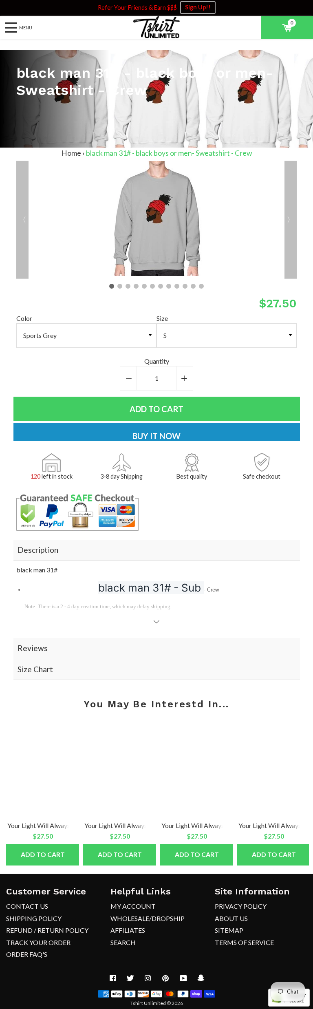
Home (71, 153)
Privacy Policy (241, 906)
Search (123, 942)
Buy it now (156, 436)
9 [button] (176, 286)
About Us (231, 918)
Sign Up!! (198, 7)
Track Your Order (38, 942)
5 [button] (144, 286)
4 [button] (136, 286)
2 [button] (119, 286)
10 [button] (185, 286)
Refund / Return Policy (47, 930)
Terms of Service (244, 942)
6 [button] (152, 286)
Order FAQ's (26, 954)
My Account (133, 906)
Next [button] (290, 220)
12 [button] (201, 286)
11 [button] (193, 286)
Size (162, 318)
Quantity (156, 361)
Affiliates (127, 930)
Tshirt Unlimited (148, 1003)
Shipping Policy (34, 918)
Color (24, 318)
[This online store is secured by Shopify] (289, 1004)
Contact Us (27, 906)
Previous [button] (22, 220)
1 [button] (111, 286)
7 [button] (160, 286)
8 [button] (168, 286)
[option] (156, 220)
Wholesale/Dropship (147, 918)
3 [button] (128, 286)
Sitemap (229, 930)
